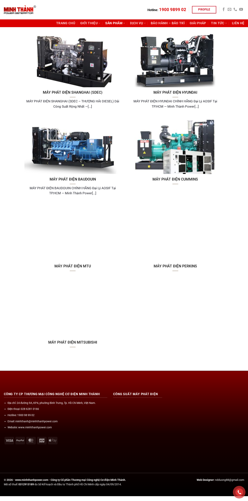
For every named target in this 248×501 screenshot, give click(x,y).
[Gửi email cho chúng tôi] (229, 10)
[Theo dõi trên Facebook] (224, 10)
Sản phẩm (113, 23)
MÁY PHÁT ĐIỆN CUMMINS (175, 179)
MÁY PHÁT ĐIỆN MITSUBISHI (72, 342)
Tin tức (217, 23)
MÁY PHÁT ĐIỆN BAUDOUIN (73, 179)
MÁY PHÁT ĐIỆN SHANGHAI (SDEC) (72, 92)
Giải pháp (198, 23)
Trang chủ (65, 23)
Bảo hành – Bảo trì (168, 23)
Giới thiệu (89, 23)
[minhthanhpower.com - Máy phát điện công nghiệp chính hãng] (20, 9)
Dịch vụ (136, 23)
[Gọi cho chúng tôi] (235, 10)
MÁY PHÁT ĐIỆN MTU (72, 266)
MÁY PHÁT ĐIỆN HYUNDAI (175, 92)
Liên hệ (238, 23)
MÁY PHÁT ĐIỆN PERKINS (175, 266)
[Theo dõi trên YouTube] (241, 10)
